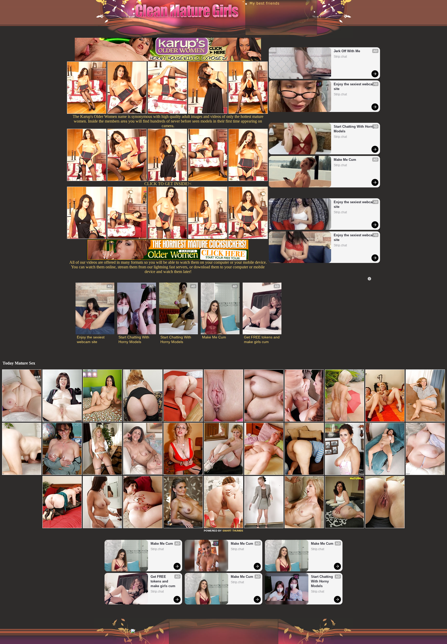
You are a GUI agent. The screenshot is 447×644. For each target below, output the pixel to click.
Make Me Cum (345, 160)
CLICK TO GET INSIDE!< (167, 183)
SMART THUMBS (232, 530)
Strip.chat (340, 56)
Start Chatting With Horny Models (354, 129)
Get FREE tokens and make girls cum (262, 339)
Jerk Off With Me (347, 51)
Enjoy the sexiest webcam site (354, 86)
